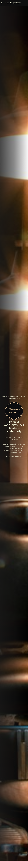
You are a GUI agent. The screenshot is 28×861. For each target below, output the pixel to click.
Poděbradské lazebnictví (12, 3)
